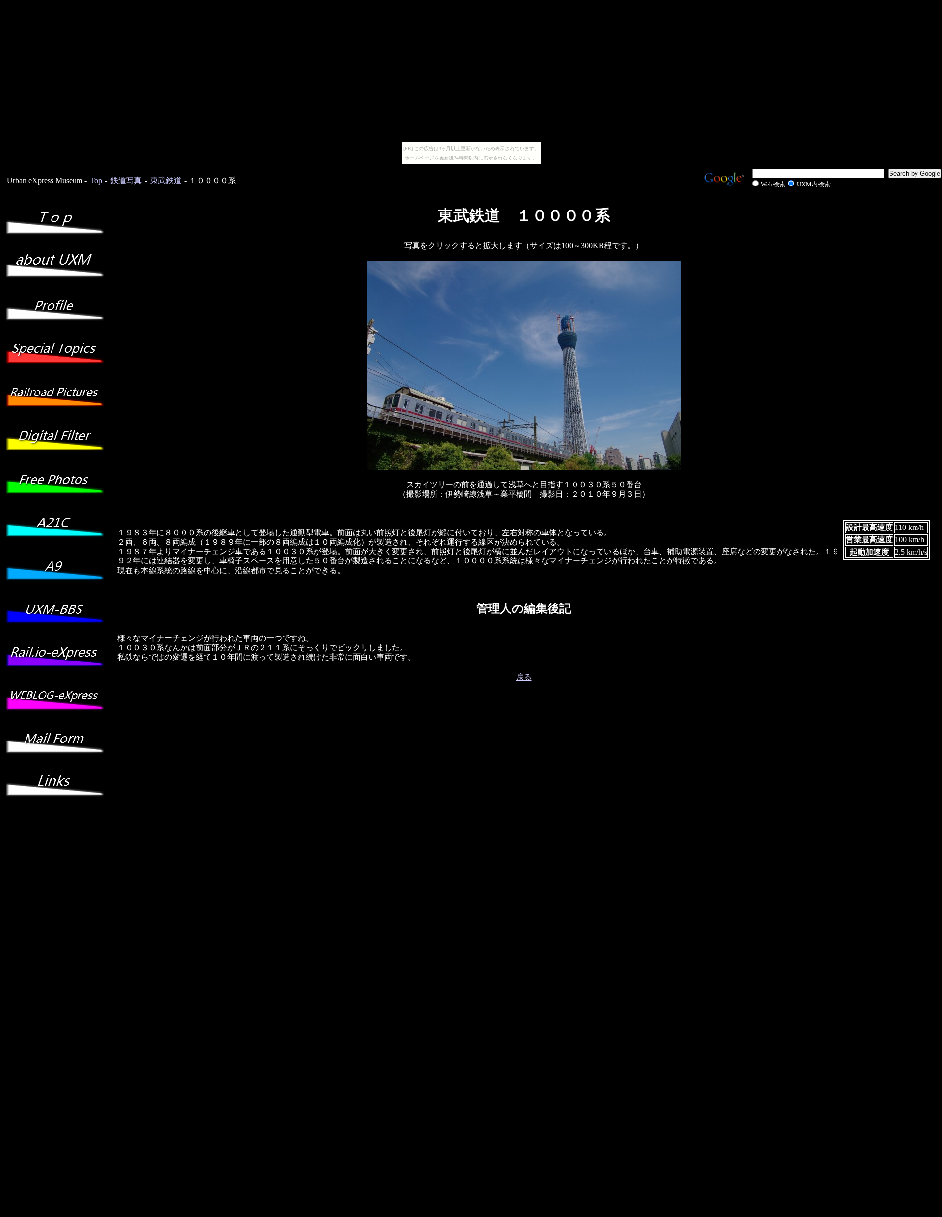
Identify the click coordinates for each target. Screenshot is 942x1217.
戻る (524, 677)
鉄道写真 (126, 180)
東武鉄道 (166, 180)
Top (96, 180)
